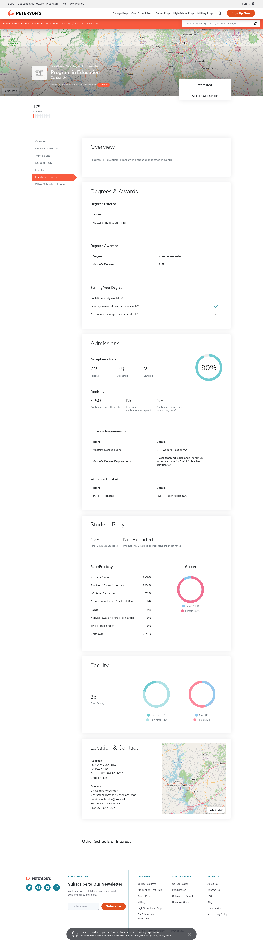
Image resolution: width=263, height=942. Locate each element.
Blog (11, 4)
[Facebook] (38, 887)
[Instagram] (56, 887)
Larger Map (10, 91)
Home (6, 23)
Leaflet (221, 30)
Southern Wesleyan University (52, 23)
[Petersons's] (25, 13)
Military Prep (205, 13)
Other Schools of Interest (51, 184)
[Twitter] (29, 887)
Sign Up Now (241, 13)
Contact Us (213, 890)
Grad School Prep (142, 13)
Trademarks (214, 908)
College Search (180, 883)
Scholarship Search (183, 896)
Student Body (43, 163)
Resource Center (181, 902)
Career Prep (163, 13)
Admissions (42, 156)
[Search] (219, 13)
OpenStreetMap (239, 30)
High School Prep (183, 13)
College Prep (120, 13)
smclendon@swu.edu (112, 799)
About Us (212, 883)
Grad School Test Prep (149, 890)
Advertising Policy (217, 914)
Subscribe (113, 906)
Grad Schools (22, 23)
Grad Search (179, 890)
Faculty (39, 170)
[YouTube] (47, 887)
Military (141, 902)
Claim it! (103, 84)
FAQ (64, 4)
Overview (41, 141)
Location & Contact (47, 177)
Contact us (77, 4)
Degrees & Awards (47, 149)
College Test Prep (146, 883)
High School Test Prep (149, 908)
